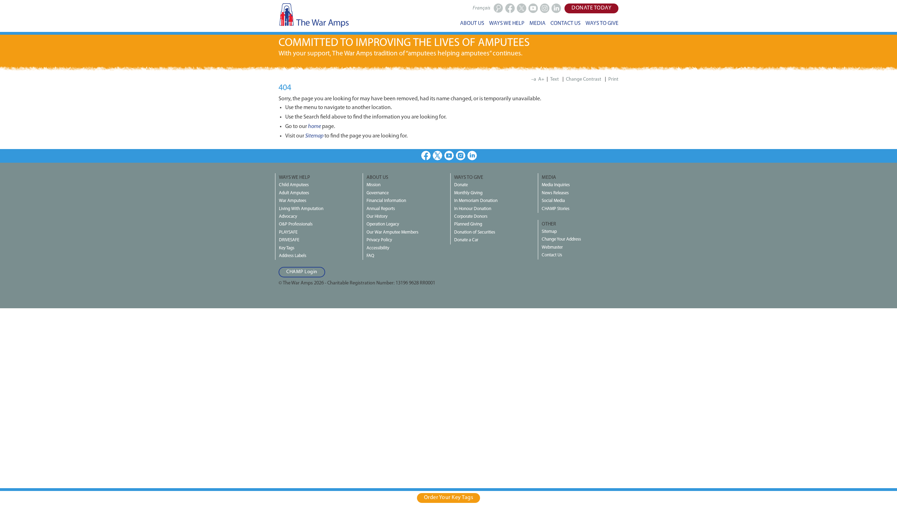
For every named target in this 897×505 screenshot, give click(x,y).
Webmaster (552, 247)
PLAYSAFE (288, 232)
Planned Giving (468, 224)
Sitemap (314, 136)
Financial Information (386, 200)
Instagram (460, 155)
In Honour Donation (472, 209)
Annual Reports (381, 209)
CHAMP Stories (555, 209)
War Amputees (292, 200)
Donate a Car (466, 240)
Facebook (426, 155)
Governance (378, 193)
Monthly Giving (468, 193)
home (314, 126)
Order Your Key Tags (448, 497)
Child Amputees (294, 185)
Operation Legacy (383, 224)
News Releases (555, 193)
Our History (377, 216)
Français (481, 8)
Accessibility (378, 248)
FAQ (370, 256)
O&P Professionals (296, 224)
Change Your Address (561, 239)
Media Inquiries (556, 185)
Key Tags (286, 248)
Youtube (449, 155)
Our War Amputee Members (392, 232)
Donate (461, 185)
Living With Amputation (301, 209)
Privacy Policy (379, 240)
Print (613, 79)
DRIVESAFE (289, 240)
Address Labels (292, 256)
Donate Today (591, 8)
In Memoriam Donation (476, 200)
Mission (374, 185)
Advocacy (288, 216)
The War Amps (314, 15)
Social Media (553, 200)
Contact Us (552, 255)
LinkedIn (472, 155)
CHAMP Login (301, 272)
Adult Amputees (294, 193)
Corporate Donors (470, 216)
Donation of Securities (474, 232)
